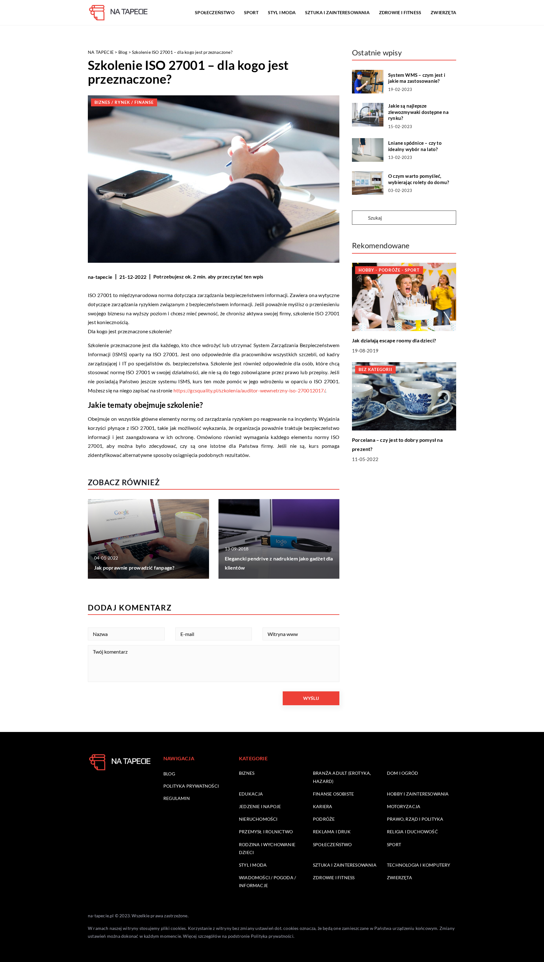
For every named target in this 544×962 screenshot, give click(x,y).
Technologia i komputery (418, 865)
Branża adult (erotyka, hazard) (342, 777)
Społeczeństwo (215, 12)
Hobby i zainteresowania (418, 793)
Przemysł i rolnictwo (266, 831)
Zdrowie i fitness (400, 12)
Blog (169, 773)
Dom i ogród (402, 773)
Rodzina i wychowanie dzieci (267, 848)
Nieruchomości (258, 819)
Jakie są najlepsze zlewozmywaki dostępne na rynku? (418, 112)
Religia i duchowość (412, 831)
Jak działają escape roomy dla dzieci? (394, 340)
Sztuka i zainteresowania (337, 12)
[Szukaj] (359, 218)
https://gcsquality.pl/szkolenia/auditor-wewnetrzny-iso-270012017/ (249, 390)
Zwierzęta (443, 12)
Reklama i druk (332, 831)
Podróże (324, 819)
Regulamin (176, 798)
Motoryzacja (403, 806)
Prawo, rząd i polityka (415, 819)
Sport (251, 12)
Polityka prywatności (191, 786)
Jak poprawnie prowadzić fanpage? (134, 568)
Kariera (322, 806)
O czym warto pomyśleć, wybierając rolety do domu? (418, 179)
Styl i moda (282, 12)
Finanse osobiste (333, 793)
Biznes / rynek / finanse (124, 102)
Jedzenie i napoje (260, 806)
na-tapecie (100, 277)
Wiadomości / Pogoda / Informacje (267, 881)
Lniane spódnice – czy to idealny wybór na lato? (415, 146)
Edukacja (251, 793)
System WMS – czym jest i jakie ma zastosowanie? (416, 78)
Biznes (246, 773)
